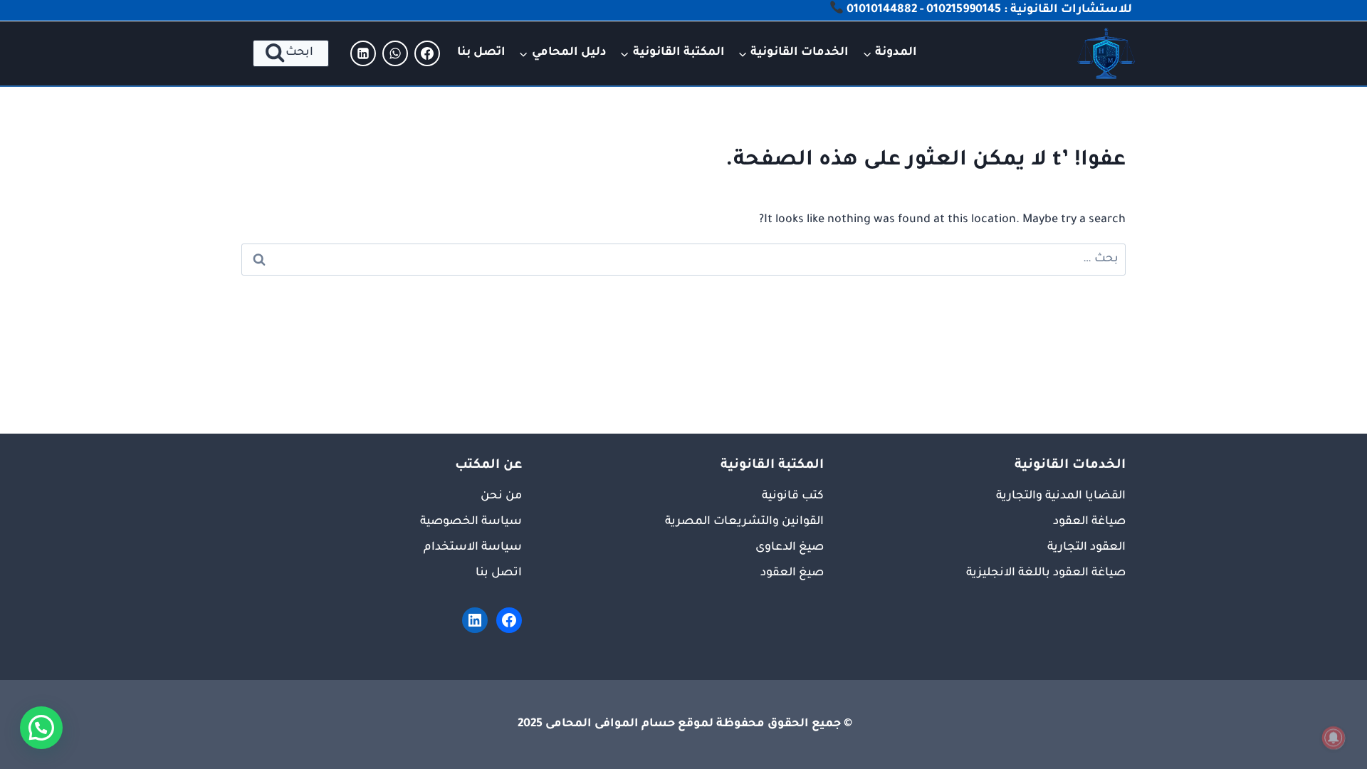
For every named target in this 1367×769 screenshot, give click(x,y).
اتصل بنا (481, 52)
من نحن (501, 496)
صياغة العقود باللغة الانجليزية (1046, 573)
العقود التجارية (1086, 547)
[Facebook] (427, 53)
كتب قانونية (793, 496)
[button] (41, 727)
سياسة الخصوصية (471, 522)
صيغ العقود (792, 573)
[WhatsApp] (395, 53)
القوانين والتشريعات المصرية (744, 522)
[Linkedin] (363, 53)
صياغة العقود (1089, 522)
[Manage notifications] (1333, 737)
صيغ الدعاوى (789, 547)
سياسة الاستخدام (473, 547)
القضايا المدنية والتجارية (1061, 496)
